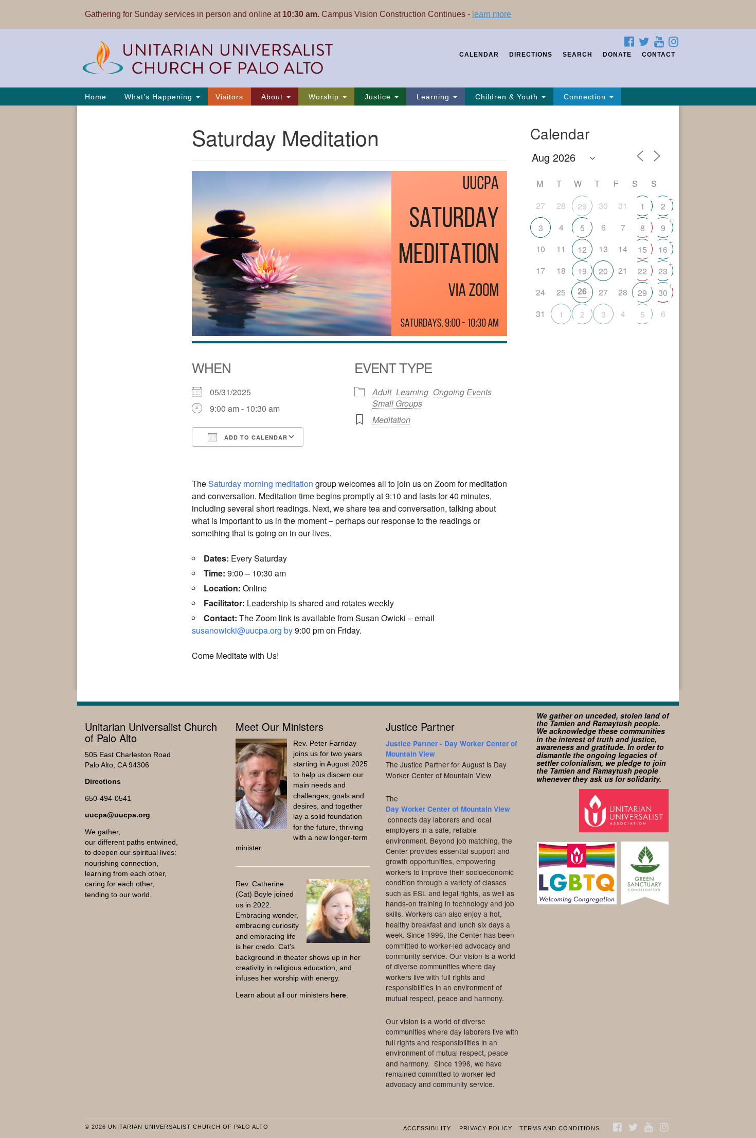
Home (95, 97)
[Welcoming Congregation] (578, 868)
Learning (433, 97)
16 (663, 249)
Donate (617, 54)
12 (582, 249)
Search (577, 54)
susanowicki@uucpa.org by (242, 630)
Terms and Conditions (559, 1128)
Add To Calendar (254, 437)
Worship (323, 97)
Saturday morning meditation (260, 483)
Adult (381, 392)
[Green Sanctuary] (646, 868)
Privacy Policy (485, 1128)
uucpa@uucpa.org (117, 815)
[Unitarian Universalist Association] (625, 810)
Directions (530, 54)
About (272, 97)
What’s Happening (158, 97)
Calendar (479, 54)
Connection (584, 97)
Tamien (562, 723)
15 (642, 249)
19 (582, 271)
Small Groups (397, 403)
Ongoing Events (462, 392)
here (338, 995)
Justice (377, 97)
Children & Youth (507, 97)
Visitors (229, 97)
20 (603, 271)
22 (642, 271)
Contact (658, 54)
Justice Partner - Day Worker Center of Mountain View (451, 749)
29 (582, 206)
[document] (378, 398)
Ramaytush (612, 723)
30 (663, 293)
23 (663, 271)
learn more (491, 14)
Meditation (391, 420)
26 (582, 291)
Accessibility (427, 1128)
